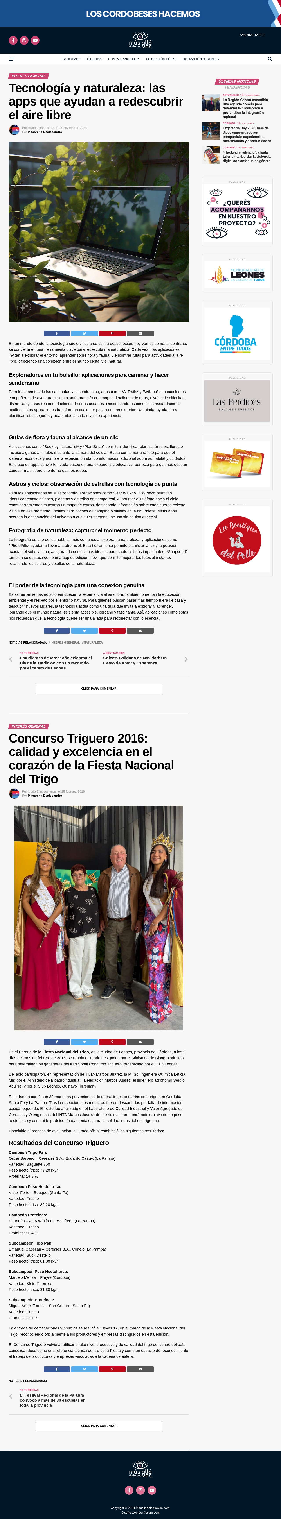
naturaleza (93, 642)
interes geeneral (65, 642)
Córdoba (93, 59)
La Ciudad (70, 59)
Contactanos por (123, 59)
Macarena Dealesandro (45, 132)
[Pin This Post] (112, 333)
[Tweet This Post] (84, 333)
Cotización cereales (201, 59)
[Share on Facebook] (57, 333)
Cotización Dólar (161, 59)
